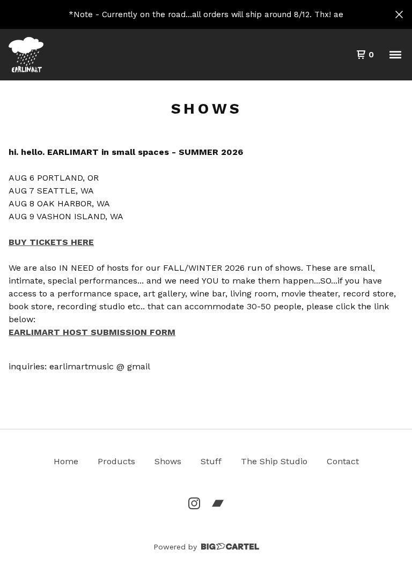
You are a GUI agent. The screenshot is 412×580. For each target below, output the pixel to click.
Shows (167, 461)
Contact (343, 461)
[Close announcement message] (399, 14)
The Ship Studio (274, 461)
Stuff (211, 461)
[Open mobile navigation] (395, 54)
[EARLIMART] (26, 54)
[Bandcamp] (217, 503)
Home (66, 461)
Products (116, 461)
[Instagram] (194, 503)
